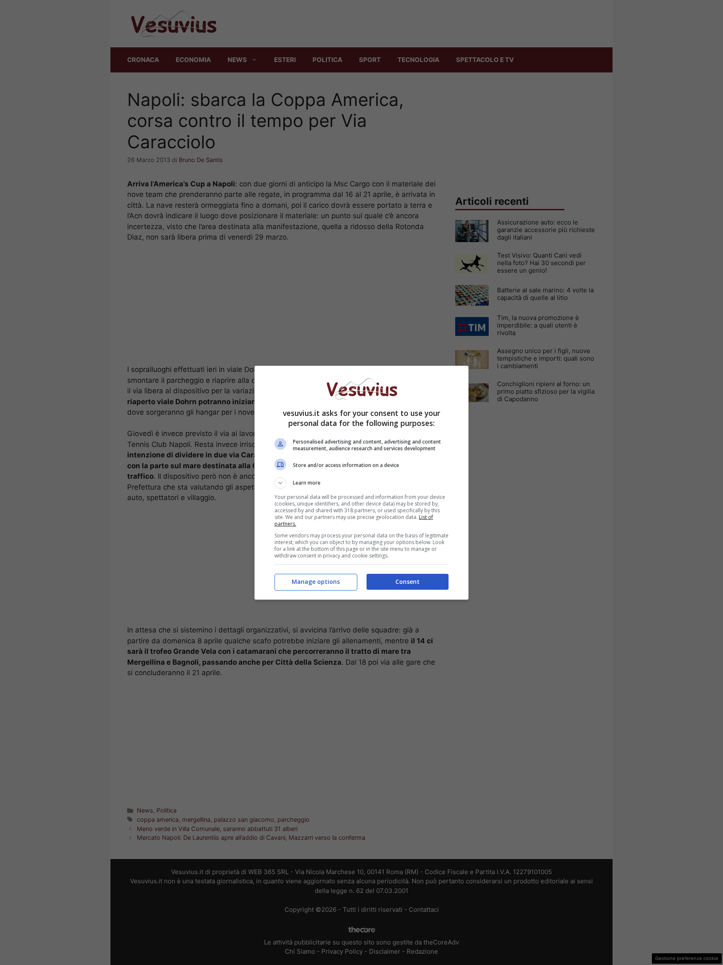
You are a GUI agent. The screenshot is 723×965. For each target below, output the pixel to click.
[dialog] (361, 483)
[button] (361, 483)
